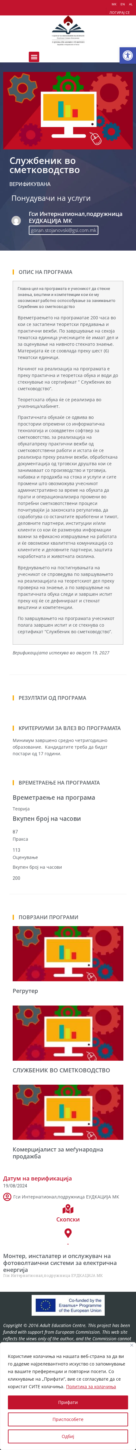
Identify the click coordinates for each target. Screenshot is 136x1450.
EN (123, 4)
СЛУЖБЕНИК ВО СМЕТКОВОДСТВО (61, 1070)
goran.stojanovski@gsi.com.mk (63, 230)
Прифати (68, 1402)
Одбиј (68, 1436)
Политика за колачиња (91, 1386)
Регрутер (25, 991)
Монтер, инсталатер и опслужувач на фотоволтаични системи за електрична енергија (60, 1262)
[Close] (131, 1345)
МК (114, 4)
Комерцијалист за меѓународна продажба (58, 1153)
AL (131, 4)
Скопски (68, 1219)
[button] (128, 55)
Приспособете (68, 1419)
